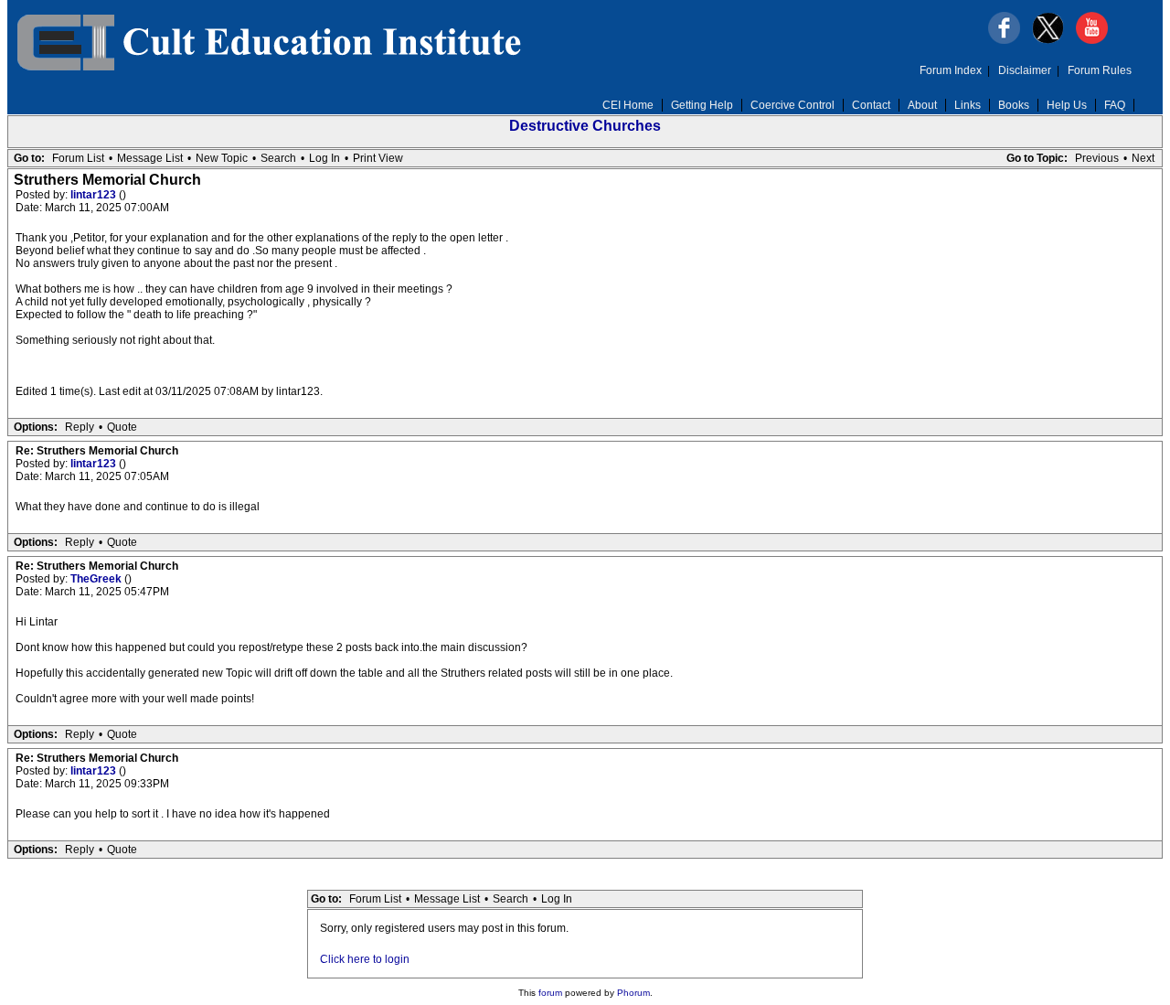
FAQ (1114, 105)
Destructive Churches (585, 126)
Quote (122, 427)
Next (1143, 158)
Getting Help (702, 105)
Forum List (78, 158)
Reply (79, 427)
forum (550, 993)
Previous (1097, 158)
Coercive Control (792, 105)
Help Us (1067, 105)
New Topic (222, 158)
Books (1013, 105)
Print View (378, 158)
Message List (150, 158)
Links (967, 105)
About (922, 105)
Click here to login (365, 959)
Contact (871, 105)
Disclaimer (1024, 70)
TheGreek (97, 578)
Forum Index (951, 70)
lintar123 (94, 194)
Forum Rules (1100, 70)
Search (278, 158)
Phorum (633, 993)
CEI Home (628, 105)
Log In (324, 158)
